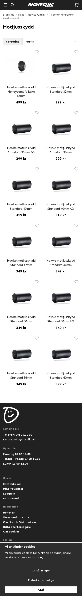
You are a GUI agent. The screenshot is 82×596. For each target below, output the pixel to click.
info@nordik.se (24, 439)
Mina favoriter (13, 489)
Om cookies (11, 531)
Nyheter (9, 512)
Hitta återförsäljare (17, 527)
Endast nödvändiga (41, 580)
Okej (41, 589)
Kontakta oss (12, 484)
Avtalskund (11, 498)
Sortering (13, 41)
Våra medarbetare (16, 517)
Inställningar (41, 570)
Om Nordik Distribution (19, 522)
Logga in (9, 493)
